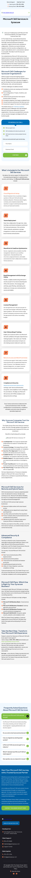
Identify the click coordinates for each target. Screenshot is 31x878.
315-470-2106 (8, 854)
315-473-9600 (8, 841)
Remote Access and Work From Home (15, 358)
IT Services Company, (18, 106)
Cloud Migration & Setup (11, 193)
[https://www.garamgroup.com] (8, 12)
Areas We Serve (16, 871)
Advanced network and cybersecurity (14, 385)
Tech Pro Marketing (17, 867)
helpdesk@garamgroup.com (12, 844)
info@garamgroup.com (10, 857)
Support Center (8, 846)
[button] (28, 12)
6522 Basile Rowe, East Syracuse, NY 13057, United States (13, 832)
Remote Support (11, 2)
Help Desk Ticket (21, 2)
